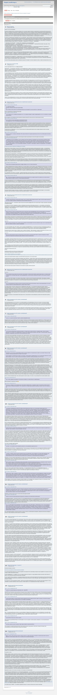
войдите (17, 5)
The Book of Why (15, 63)
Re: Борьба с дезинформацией (22, 299)
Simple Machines (31, 692)
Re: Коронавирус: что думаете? (16, 565)
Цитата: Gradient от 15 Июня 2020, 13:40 (10, 494)
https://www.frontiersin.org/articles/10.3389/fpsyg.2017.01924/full (15, 146)
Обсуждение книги (11, 585)
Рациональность (9, 63)
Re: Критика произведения (18, 585)
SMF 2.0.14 (26, 692)
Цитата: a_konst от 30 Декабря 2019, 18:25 (11, 588)
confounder (12, 26)
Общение (8, 26)
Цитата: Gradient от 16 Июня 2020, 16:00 (10, 406)
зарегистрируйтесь (22, 5)
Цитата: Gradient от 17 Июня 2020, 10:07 (10, 329)
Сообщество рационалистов (11, 299)
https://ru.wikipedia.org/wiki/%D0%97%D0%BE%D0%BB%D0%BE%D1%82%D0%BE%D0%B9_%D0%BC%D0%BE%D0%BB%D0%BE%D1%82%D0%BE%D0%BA (30, 254)
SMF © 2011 (29, 692)
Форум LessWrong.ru (10, 2)
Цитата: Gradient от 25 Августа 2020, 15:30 (11, 197)
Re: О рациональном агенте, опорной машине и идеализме (22, 194)
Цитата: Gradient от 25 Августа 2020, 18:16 (11, 112)
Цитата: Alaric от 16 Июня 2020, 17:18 (10, 377)
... (9, 24)
